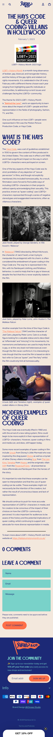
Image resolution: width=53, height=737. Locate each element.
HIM (4, 466)
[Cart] (49, 4)
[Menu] (3, 4)
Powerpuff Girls (22, 466)
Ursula (12, 452)
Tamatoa (11, 462)
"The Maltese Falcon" (11, 331)
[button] (24, 733)
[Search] (9, 4)
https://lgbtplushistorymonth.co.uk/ (28, 538)
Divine (30, 456)
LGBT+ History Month (12, 70)
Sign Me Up (39, 678)
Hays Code (11, 149)
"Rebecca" (9, 252)
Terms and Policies (26, 726)
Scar (34, 459)
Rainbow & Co (30, 720)
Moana (23, 462)
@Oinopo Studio (33, 707)
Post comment (14, 625)
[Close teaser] (45, 728)
